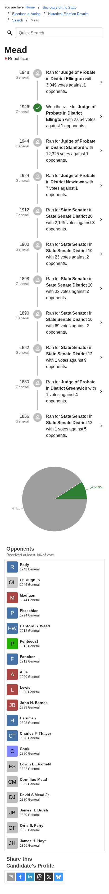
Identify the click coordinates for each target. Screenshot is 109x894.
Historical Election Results (68, 14)
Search (17, 20)
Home (30, 7)
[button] (20, 877)
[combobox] (58, 33)
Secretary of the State (59, 8)
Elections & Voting (26, 14)
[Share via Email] (11, 877)
